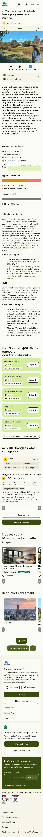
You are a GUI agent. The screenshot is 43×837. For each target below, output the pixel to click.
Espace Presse (10, 708)
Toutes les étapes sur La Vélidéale (20, 11)
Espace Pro (9, 713)
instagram (14, 687)
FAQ (6, 718)
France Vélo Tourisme (32, 832)
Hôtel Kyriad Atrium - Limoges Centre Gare (17, 567)
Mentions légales (8, 822)
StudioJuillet (16, 832)
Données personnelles (10, 817)
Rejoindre (33, 365)
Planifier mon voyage (18, 648)
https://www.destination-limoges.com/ (23, 266)
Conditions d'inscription (14, 785)
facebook (31, 687)
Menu (33, 4)
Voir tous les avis (21, 515)
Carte (23, 641)
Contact (21, 694)
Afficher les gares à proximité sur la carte (22, 436)
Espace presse (7, 812)
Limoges (18, 219)
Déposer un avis (21, 522)
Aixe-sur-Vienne (20, 247)
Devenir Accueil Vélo (21, 750)
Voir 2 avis (15, 23)
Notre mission (21, 701)
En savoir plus (21, 744)
